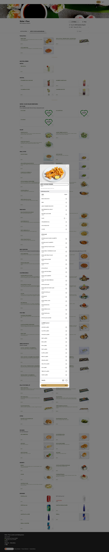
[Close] (67, 166)
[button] (54, 173)
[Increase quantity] (66, 380)
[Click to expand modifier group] (66, 218)
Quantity (43, 380)
